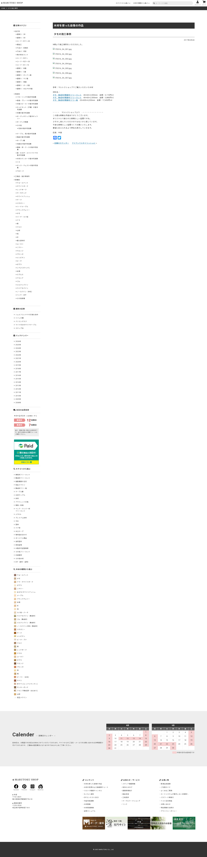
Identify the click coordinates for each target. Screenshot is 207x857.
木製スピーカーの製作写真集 (27, 104)
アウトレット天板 (22, 502)
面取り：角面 (22, 82)
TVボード (20, 171)
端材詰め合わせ (21, 535)
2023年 (18, 351)
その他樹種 (21, 298)
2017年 (18, 372)
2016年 (18, 375)
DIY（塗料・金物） (22, 562)
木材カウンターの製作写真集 (27, 159)
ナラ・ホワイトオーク (25, 582)
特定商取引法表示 (167, 808)
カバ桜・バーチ (22, 612)
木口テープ (20, 531)
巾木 (17, 521)
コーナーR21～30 (23, 61)
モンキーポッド (22, 687)
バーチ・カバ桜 (22, 217)
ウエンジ (20, 251)
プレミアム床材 (21, 518)
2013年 (18, 385)
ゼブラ (19, 660)
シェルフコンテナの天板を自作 (27, 314)
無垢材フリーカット (23, 475)
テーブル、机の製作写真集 (26, 134)
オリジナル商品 (21, 538)
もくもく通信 (89, 794)
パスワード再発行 (167, 797)
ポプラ (19, 264)
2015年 (18, 379)
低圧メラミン (20, 485)
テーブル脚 (20, 492)
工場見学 (125, 797)
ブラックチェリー (23, 210)
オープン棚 (21, 140)
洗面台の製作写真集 (24, 144)
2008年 (18, 402)
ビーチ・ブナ (22, 640)
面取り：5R (21, 38)
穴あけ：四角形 (22, 48)
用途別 (17, 94)
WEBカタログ (127, 787)
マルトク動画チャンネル (93, 790)
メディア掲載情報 (128, 784)
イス (18, 162)
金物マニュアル (89, 811)
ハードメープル (22, 206)
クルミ (19, 227)
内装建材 (19, 555)
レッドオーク (22, 190)
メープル (20, 595)
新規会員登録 (166, 784)
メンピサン (21, 258)
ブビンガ (20, 254)
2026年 (18, 341)
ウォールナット (22, 183)
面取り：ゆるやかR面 (25, 89)
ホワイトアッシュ (23, 196)
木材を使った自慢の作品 (93, 784)
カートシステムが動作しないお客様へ (174, 794)
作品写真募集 (89, 801)
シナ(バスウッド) (23, 268)
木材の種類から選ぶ (140, 3)
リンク (124, 804)
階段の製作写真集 (23, 137)
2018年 (18, 368)
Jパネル (18, 514)
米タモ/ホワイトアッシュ (26, 592)
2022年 (18, 355)
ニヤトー (20, 247)
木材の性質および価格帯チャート (96, 787)
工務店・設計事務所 (22, 176)
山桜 (18, 230)
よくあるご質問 (166, 790)
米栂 (18, 271)
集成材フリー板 (21, 488)
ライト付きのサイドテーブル (26, 325)
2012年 (18, 389)
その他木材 (20, 558)
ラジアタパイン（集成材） (26, 616)
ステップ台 (20, 328)
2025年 (18, 345)
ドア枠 (18, 528)
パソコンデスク (21, 321)
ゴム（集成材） (22, 619)
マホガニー (21, 203)
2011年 (18, 392)
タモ (18, 213)
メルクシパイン (22, 285)
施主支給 (125, 794)
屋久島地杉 (21, 240)
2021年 (18, 358)
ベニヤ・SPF (21, 295)
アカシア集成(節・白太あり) (27, 691)
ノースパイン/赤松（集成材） (28, 626)
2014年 (18, 382)
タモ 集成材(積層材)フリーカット (67, 95)
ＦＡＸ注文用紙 (166, 801)
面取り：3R (21, 34)
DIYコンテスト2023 (91, 797)
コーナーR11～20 (23, 41)
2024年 (18, 348)
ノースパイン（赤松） (25, 292)
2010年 (18, 396)
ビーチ (19, 261)
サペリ (19, 680)
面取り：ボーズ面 (23, 85)
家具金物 (19, 545)
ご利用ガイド (166, 787)
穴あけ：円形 (22, 51)
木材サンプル (20, 495)
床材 (17, 498)
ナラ (18, 220)
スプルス (20, 274)
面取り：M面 (21, 68)
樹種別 (17, 180)
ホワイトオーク (22, 186)
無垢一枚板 (20, 505)
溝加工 (19, 44)
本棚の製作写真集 (23, 113)
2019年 (18, 365)
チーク (19, 200)
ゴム (18, 281)
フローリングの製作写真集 (26, 97)
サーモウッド (22, 193)
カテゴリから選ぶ (122, 3)
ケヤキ (19, 653)
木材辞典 (87, 804)
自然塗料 (19, 541)
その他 (19, 125)
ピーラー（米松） (23, 677)
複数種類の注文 (21, 481)
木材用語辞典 (89, 808)
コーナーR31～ (22, 58)
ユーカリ (20, 244)
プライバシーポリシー (169, 811)
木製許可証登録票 (22, 548)
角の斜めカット (22, 55)
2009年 (18, 399)
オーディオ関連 (22, 122)
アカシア (20, 278)
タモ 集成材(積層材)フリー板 (65, 100)
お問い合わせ (166, 804)
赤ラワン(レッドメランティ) (27, 684)
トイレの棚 (20, 318)
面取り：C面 (21, 72)
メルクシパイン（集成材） (26, 623)
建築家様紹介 (127, 790)
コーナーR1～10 (23, 65)
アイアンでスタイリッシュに (84, 143)
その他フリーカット (23, 552)
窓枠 (17, 524)
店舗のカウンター (61, 143)
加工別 (17, 31)
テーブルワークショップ (131, 801)
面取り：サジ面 (22, 78)
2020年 (18, 362)
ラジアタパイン (22, 288)
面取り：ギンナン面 (24, 75)
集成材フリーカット (23, 478)
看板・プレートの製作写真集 (27, 100)
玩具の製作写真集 (24, 128)
